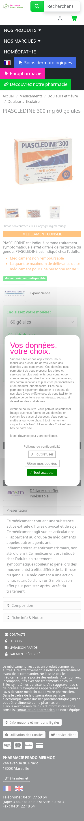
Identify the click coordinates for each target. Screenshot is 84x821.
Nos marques (20, 41)
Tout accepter (43, 472)
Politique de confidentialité (42, 446)
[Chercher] (37, 6)
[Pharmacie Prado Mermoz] (15, 5)
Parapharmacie (25, 73)
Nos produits (21, 30)
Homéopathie (20, 52)
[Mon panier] (74, 19)
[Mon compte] (60, 19)
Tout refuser (43, 454)
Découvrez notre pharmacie (38, 84)
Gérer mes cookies (42, 463)
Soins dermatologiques (47, 63)
